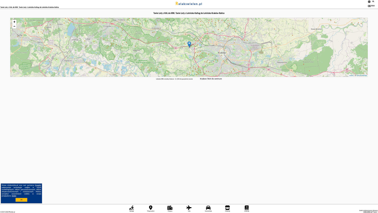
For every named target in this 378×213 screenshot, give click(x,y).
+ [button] (14, 22)
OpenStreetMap (361, 75)
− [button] (14, 26)
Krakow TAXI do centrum (211, 79)
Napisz (375, 212)
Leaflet (351, 75)
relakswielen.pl (189, 4)
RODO (14, 196)
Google (38, 185)
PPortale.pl (12, 212)
